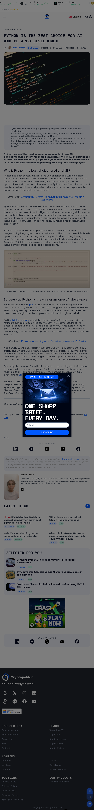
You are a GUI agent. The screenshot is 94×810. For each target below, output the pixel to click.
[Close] (68, 375)
